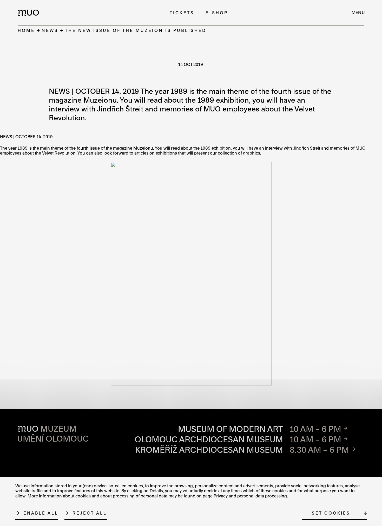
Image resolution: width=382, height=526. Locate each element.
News (50, 30)
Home (26, 30)
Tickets (182, 12)
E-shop (217, 12)
